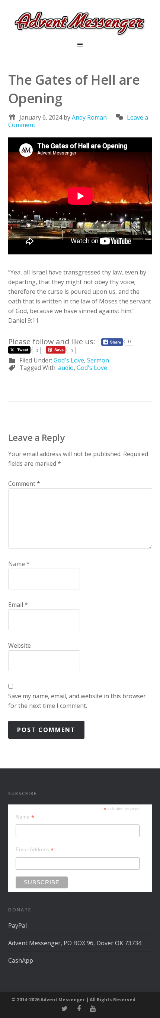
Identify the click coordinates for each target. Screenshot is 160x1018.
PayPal (17, 925)
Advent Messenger (80, 22)
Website (19, 645)
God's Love (69, 360)
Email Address (35, 849)
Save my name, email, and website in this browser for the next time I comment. (77, 701)
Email (18, 605)
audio (66, 368)
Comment (24, 483)
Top (151, 1007)
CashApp (20, 960)
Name (19, 564)
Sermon (98, 360)
